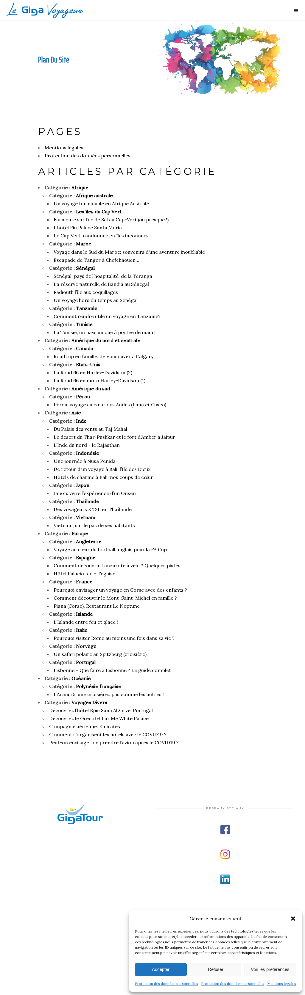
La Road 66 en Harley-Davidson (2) (93, 372)
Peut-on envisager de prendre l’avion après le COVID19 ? (114, 742)
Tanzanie (86, 308)
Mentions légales (281, 983)
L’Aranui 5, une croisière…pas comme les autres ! (109, 694)
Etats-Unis (88, 364)
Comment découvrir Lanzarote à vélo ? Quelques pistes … (119, 565)
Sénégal (85, 268)
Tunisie (84, 324)
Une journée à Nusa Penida (85, 461)
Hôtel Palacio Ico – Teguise (84, 573)
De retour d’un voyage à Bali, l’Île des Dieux (102, 469)
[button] (293, 919)
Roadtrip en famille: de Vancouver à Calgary (103, 356)
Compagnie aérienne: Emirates (84, 726)
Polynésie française (98, 686)
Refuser (215, 969)
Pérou (83, 396)
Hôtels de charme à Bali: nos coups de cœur (103, 477)
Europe (79, 533)
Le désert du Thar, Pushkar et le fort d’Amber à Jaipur (114, 437)
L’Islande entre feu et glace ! (86, 622)
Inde (81, 421)
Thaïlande (87, 501)
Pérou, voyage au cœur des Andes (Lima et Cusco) (110, 405)
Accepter (160, 969)
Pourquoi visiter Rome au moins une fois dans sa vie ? (114, 638)
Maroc (83, 244)
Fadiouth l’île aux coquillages (86, 292)
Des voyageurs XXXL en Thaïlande (93, 509)
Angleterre (89, 541)
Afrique (79, 187)
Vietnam (85, 517)
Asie (76, 413)
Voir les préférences (270, 969)
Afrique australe (94, 195)
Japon (82, 485)
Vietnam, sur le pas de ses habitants (94, 525)
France (84, 582)
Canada (84, 348)
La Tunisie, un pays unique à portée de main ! (104, 332)
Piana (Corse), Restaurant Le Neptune (97, 606)
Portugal (86, 662)
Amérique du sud (90, 388)
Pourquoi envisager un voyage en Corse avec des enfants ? (120, 590)
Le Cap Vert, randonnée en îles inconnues (101, 236)
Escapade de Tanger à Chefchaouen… (96, 260)
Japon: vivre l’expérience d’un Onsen (95, 493)
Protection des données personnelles (166, 983)
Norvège (86, 646)
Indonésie (87, 453)
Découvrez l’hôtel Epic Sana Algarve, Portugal (101, 710)
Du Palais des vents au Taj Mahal (90, 429)
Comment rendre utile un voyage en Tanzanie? (107, 316)
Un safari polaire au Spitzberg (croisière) (100, 654)
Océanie (81, 678)
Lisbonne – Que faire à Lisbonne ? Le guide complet (112, 670)
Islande (84, 614)
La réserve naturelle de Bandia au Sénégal (101, 284)
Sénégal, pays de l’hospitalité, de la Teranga (103, 276)
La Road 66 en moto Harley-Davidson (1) (99, 380)
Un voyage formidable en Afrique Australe (101, 203)
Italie (82, 630)
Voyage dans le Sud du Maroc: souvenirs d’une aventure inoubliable (129, 252)
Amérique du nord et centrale (105, 340)
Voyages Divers (89, 702)
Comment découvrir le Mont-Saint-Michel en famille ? (115, 598)
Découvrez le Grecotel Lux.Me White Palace (99, 718)
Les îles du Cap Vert (99, 211)
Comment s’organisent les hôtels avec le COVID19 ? (107, 734)
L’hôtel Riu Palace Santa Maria (88, 228)
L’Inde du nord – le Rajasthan (87, 445)
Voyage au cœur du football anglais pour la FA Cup (110, 549)
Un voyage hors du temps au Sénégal (96, 300)
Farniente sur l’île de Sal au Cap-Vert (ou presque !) (111, 219)
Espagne (86, 557)
